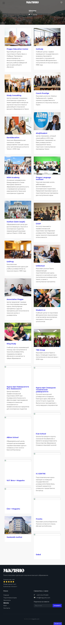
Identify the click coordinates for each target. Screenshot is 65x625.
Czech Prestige (42, 93)
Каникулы (7, 600)
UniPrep (10, 262)
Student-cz (40, 310)
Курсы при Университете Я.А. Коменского (18, 388)
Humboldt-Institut (14, 537)
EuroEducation (13, 138)
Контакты (6, 608)
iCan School (41, 434)
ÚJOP (38, 224)
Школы (6, 603)
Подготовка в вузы (10, 598)
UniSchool (40, 266)
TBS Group (40, 350)
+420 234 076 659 (42, 595)
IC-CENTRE (40, 474)
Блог (5, 605)
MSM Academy (13, 177)
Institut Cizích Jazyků (16, 222)
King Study (11, 344)
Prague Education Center (17, 49)
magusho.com (35, 619)
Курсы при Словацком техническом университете (46, 390)
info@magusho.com (43, 598)
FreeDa (39, 519)
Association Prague (15, 299)
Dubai (38, 555)
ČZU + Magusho (13, 509)
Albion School (12, 437)
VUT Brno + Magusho (16, 480)
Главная (6, 595)
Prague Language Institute (43, 178)
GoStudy (39, 49)
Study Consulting (14, 95)
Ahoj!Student (41, 133)
